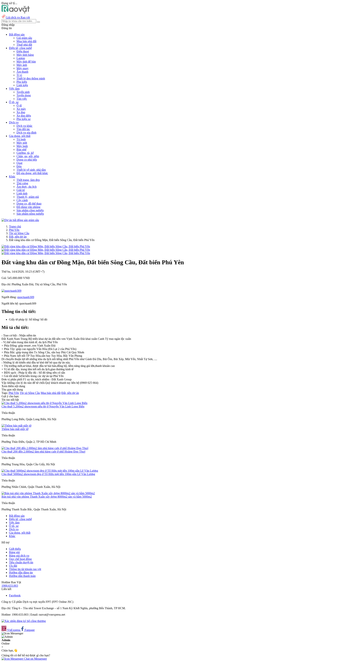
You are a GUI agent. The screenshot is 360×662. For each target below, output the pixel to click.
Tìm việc (21, 98)
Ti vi (19, 75)
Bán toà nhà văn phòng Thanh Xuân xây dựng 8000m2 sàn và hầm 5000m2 (47, 496)
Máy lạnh (22, 146)
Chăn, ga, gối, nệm (27, 156)
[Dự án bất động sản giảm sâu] (20, 220)
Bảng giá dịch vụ (19, 555)
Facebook (15, 595)
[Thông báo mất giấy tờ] (16, 425)
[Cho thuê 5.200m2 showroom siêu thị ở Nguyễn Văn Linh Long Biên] (44, 403)
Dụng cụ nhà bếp (26, 159)
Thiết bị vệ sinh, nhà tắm (31, 169)
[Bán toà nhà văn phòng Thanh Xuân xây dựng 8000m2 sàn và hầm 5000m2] (48, 493)
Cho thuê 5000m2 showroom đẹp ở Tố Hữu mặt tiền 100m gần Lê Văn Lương (48, 474)
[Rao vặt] (16, 12)
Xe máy (21, 108)
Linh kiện (22, 85)
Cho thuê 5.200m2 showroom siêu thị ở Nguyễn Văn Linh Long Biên (43, 406)
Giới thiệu (15, 548)
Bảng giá (14, 552)
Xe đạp (20, 112)
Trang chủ (15, 226)
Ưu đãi (13, 565)
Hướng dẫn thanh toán (22, 575)
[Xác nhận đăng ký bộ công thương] (24, 621)
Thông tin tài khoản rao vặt (25, 569)
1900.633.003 (10, 585)
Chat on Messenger (35, 658)
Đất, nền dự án (18, 236)
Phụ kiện (21, 81)
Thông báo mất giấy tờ (15, 429)
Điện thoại (22, 51)
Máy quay (22, 68)
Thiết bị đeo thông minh (30, 78)
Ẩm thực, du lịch (26, 186)
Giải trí (20, 190)
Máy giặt (21, 142)
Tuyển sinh (23, 92)
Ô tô (19, 105)
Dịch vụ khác (24, 125)
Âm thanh (22, 71)
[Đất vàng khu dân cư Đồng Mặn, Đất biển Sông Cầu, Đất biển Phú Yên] (46, 246)
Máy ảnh (21, 65)
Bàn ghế (21, 149)
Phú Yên (14, 229)
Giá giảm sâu (24, 37)
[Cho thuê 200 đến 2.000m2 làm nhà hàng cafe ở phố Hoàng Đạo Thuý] (45, 448)
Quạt (19, 163)
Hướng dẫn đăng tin (21, 572)
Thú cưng (22, 183)
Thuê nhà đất (24, 44)
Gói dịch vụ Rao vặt (18, 17)
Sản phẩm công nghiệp (30, 210)
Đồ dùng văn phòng (28, 207)
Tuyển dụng (23, 95)
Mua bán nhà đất (26, 41)
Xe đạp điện (23, 115)
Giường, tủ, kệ (25, 152)
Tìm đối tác (23, 129)
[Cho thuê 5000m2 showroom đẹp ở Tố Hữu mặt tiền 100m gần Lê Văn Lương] (50, 470)
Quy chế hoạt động (20, 559)
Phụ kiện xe (23, 119)
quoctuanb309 (25, 297)
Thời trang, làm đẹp (28, 179)
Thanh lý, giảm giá (27, 196)
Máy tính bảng (25, 54)
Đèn (19, 166)
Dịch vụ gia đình (26, 132)
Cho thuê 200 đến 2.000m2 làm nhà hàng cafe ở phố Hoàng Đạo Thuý (44, 451)
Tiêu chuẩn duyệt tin (21, 562)
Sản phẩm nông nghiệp (30, 213)
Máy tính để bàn (26, 61)
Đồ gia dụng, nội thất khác (32, 173)
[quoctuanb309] (11, 290)
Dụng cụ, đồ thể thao (28, 203)
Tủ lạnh (21, 139)
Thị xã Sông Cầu (19, 233)
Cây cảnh (22, 200)
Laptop (20, 58)
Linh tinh (21, 193)
